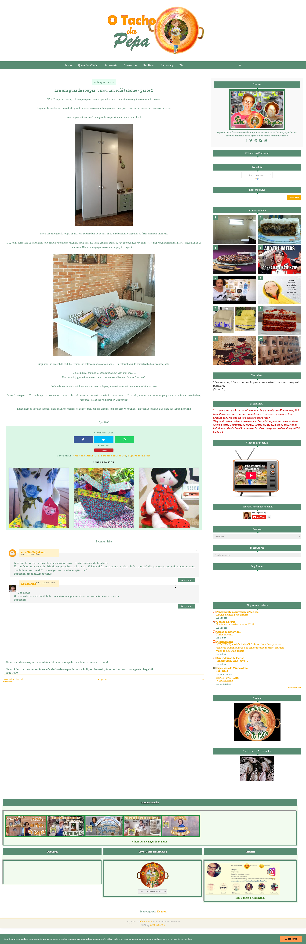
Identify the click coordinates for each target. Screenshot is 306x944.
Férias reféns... (224, 634)
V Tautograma (224, 680)
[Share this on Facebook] (83, 439)
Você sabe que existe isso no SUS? (235, 624)
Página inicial (104, 679)
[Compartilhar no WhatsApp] (124, 439)
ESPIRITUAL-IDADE (227, 677)
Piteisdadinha (224, 641)
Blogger (161, 911)
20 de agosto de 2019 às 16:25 (30, 555)
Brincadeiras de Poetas (230, 658)
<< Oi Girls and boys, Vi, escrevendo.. (13, 680)
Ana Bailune (28, 583)
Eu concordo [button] (290, 939)
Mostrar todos (294, 687)
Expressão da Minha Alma (232, 668)
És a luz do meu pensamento (232, 614)
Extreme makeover (113, 455)
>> (203, 679)
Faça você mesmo (139, 455)
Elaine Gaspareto (157, 925)
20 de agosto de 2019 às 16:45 (45, 583)
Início (68, 65)
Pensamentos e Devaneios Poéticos (237, 611)
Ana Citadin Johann (33, 552)
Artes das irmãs (83, 455)
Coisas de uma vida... (228, 631)
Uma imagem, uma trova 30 (232, 660)
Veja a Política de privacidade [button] (178, 939)
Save (105, 450)
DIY (97, 455)
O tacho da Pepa (225, 621)
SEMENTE (222, 670)
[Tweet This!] (103, 439)
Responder (187, 580)
